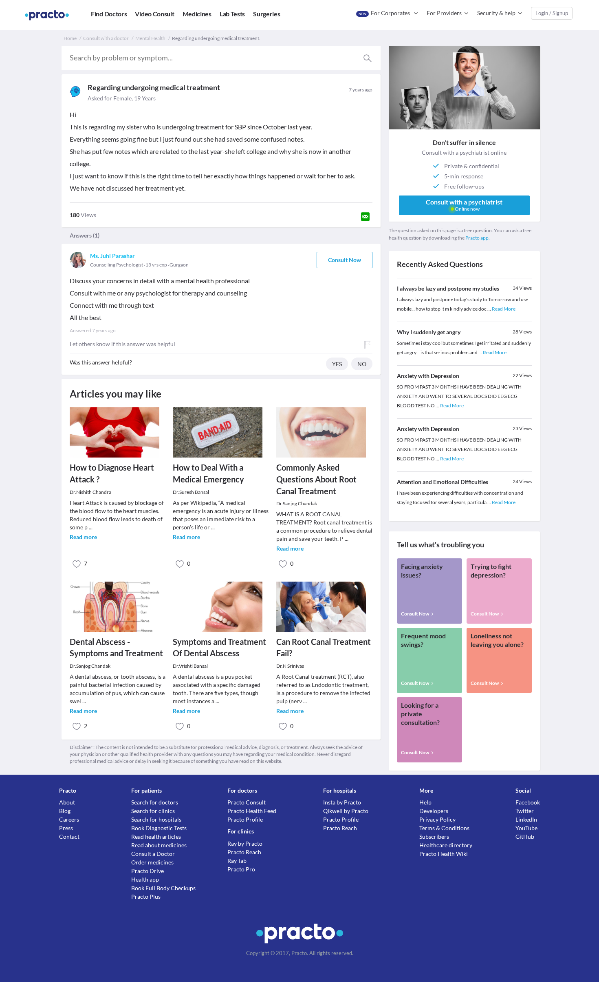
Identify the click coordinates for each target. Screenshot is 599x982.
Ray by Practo (244, 843)
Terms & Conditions (444, 827)
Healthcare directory (445, 845)
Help (425, 802)
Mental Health (150, 38)
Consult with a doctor (106, 38)
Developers (433, 810)
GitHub (524, 836)
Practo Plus (146, 896)
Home (70, 38)
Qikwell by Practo (345, 810)
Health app (145, 879)
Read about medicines (159, 845)
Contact (69, 836)
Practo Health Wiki (443, 853)
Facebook (527, 802)
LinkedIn (526, 819)
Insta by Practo (342, 802)
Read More (503, 309)
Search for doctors (154, 802)
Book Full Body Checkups (163, 887)
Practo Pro (241, 869)
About (67, 802)
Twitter (524, 810)
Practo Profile (245, 819)
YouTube (526, 827)
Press (66, 827)
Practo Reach (244, 852)
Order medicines (152, 862)
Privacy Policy (437, 819)
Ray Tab (237, 860)
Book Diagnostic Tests (159, 827)
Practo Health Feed (251, 810)
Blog (64, 810)
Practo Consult (246, 802)
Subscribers (434, 836)
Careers (69, 819)
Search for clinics (153, 810)
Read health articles (156, 836)
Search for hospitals (156, 819)
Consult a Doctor (153, 853)
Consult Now (344, 259)
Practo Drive (147, 870)
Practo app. (477, 238)
